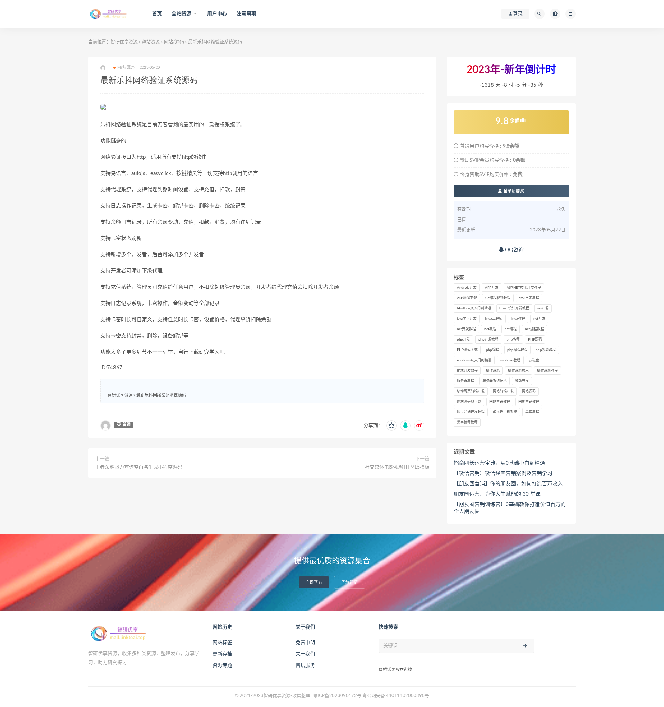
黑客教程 (532, 412)
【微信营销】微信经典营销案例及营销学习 (503, 473)
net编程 (511, 329)
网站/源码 (174, 42)
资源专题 (222, 665)
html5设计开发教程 (514, 308)
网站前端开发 (503, 391)
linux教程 (518, 318)
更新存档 (222, 654)
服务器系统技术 (494, 381)
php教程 (513, 339)
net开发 (539, 318)
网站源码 (529, 391)
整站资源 (151, 42)
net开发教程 (466, 329)
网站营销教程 (499, 401)
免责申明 (305, 642)
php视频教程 (546, 350)
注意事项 (246, 13)
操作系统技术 (518, 370)
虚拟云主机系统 (505, 412)
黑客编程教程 (467, 422)
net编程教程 (534, 329)
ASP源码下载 (467, 298)
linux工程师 (493, 318)
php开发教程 (488, 339)
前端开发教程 (467, 370)
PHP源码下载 (467, 350)
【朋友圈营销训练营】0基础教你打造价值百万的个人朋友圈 (510, 508)
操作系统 (493, 370)
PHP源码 (535, 339)
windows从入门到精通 (474, 360)
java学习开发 (467, 318)
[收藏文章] (391, 425)
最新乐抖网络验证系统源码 (161, 395)
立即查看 (314, 582)
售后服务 (305, 665)
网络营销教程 (528, 401)
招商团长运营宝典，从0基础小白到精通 (499, 463)
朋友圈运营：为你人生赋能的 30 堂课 (497, 494)
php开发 (463, 339)
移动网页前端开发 (471, 391)
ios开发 (542, 308)
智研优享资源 (124, 42)
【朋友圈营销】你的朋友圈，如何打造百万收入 (508, 483)
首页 (157, 13)
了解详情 (349, 582)
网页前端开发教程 (471, 412)
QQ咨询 (514, 249)
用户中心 (217, 13)
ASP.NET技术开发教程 (524, 287)
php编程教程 (517, 350)
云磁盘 (534, 360)
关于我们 (305, 654)
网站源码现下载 (469, 401)
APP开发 (491, 287)
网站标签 (222, 642)
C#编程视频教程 (497, 298)
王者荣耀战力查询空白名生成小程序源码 (138, 467)
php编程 (492, 350)
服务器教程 (465, 381)
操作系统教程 (547, 370)
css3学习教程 (529, 298)
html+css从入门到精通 (474, 308)
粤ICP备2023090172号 (337, 696)
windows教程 (510, 360)
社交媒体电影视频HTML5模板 (397, 467)
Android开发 (467, 287)
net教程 (490, 329)
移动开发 (522, 381)
